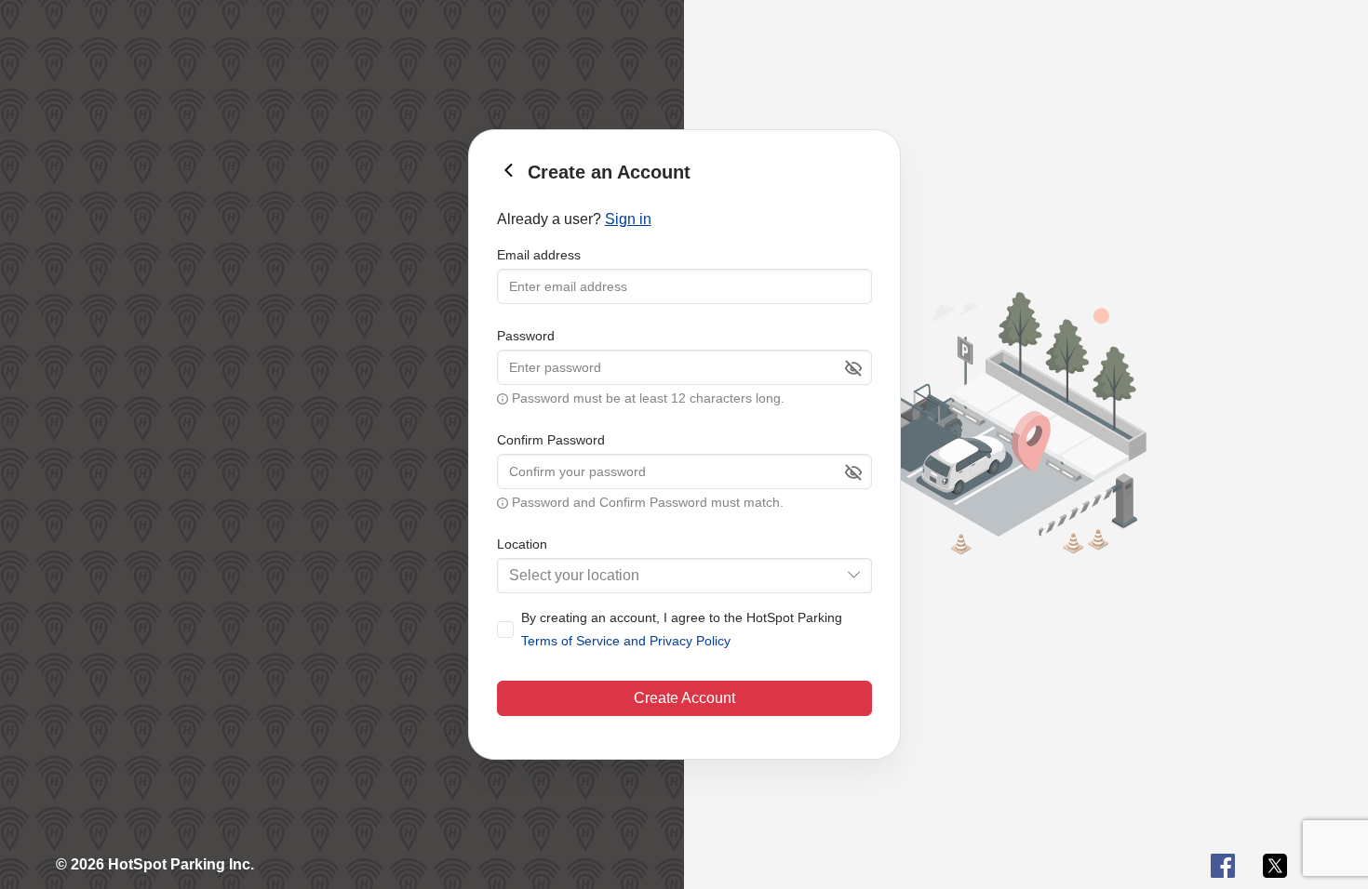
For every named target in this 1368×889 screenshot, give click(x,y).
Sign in (628, 219)
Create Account (684, 698)
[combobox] (684, 575)
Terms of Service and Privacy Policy (626, 640)
